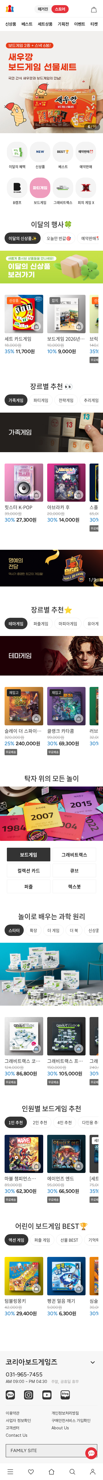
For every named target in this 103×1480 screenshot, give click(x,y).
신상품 (10, 24)
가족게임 (16, 400)
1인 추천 (16, 1122)
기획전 (63, 24)
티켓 (94, 24)
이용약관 (12, 1413)
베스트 (27, 24)
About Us (60, 1428)
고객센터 (12, 1428)
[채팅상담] (91, 1453)
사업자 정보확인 (18, 1420)
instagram (28, 1394)
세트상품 (45, 24)
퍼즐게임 (40, 623)
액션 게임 (16, 1240)
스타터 (14, 930)
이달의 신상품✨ (23, 238)
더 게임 (53, 930)
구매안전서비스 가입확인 (71, 1420)
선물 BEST (69, 1240)
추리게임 (91, 400)
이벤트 (79, 24)
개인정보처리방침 (65, 1413)
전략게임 (66, 400)
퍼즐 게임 (42, 1240)
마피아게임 (68, 623)
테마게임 (16, 623)
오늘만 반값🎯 (59, 238)
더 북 (74, 930)
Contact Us (16, 1435)
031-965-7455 (24, 1374)
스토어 (60, 9)
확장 (33, 930)
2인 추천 (40, 1122)
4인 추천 (65, 1122)
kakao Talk (10, 1394)
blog (65, 1394)
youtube (47, 1394)
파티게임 (40, 400)
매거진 (43, 9)
